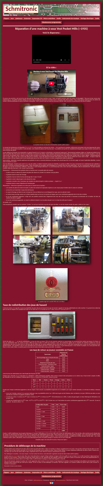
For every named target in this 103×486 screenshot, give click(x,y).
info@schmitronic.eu (60, 480)
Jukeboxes (18, 18)
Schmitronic (21, 9)
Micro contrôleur (49, 18)
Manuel (27, 147)
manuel (15, 456)
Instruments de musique (70, 18)
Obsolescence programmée (51, 22)
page (12, 341)
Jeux (12, 18)
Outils (97, 18)
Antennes (27, 18)
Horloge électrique (87, 18)
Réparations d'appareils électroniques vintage (21, 13)
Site (32, 147)
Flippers (6, 18)
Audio (59, 18)
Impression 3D (37, 18)
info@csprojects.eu (38, 480)
